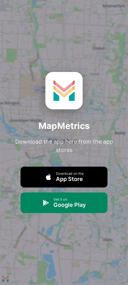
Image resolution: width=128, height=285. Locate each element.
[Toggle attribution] (121, 278)
